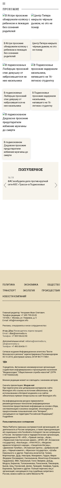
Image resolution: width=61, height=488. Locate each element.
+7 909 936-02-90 (19, 336)
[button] (5, 185)
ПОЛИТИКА (9, 284)
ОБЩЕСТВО (53, 284)
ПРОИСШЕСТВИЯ (51, 290)
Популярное (30, 169)
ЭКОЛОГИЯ (29, 290)
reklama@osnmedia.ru (35, 341)
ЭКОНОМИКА (31, 284)
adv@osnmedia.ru (11, 344)
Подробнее (8, 416)
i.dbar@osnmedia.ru (18, 333)
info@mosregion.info (18, 320)
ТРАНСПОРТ (9, 290)
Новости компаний (14, 296)
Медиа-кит (29, 385)
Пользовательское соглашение (18, 422)
